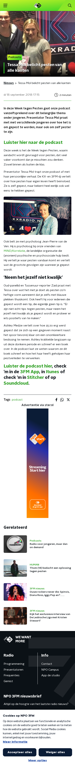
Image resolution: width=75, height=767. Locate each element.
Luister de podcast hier (28, 366)
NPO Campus (50, 669)
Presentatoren (13, 669)
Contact (46, 663)
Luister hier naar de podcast (33, 142)
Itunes (52, 372)
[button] (5, 5)
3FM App (29, 372)
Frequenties (11, 675)
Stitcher (35, 377)
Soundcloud (16, 383)
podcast (17, 399)
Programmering (14, 663)
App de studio (50, 675)
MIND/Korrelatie (14, 250)
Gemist (8, 681)
